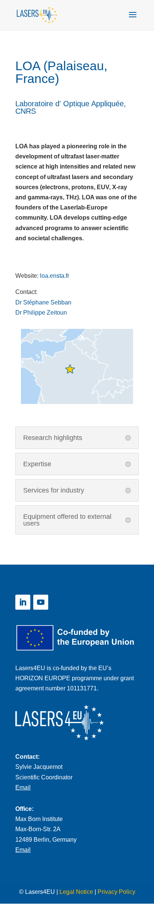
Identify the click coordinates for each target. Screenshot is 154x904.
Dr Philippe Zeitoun (41, 312)
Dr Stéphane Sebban (43, 302)
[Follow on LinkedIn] (22, 602)
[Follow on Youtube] (40, 602)
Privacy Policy (116, 892)
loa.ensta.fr (54, 276)
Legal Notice (76, 892)
